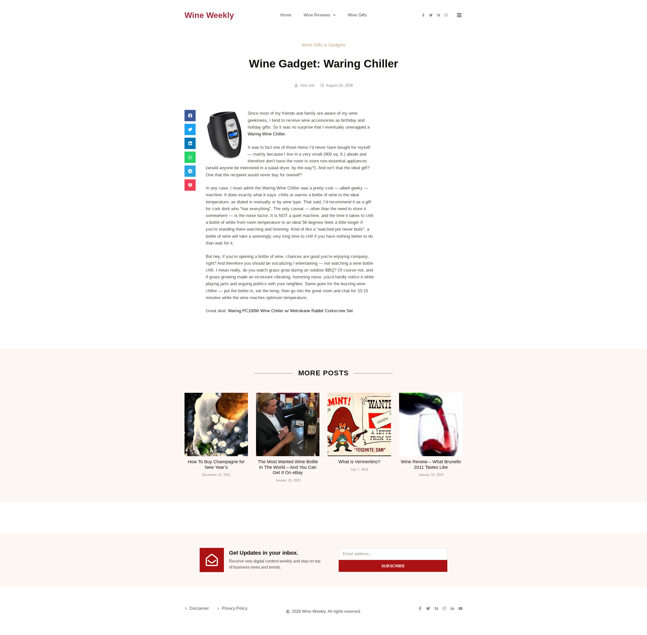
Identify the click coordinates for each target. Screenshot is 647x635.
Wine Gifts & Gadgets (323, 44)
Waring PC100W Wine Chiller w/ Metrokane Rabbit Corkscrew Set (290, 310)
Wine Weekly (209, 15)
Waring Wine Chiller (266, 134)
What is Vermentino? (359, 461)
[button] (190, 115)
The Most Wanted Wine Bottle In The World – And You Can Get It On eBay (288, 467)
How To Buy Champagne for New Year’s (216, 464)
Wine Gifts (357, 15)
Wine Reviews (317, 15)
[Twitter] (431, 15)
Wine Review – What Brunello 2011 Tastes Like (431, 464)
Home (285, 15)
